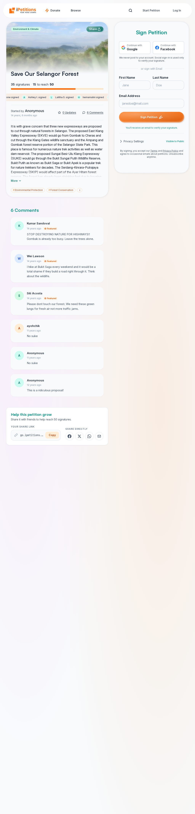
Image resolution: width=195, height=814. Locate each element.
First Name (127, 77)
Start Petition (151, 10)
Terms (153, 150)
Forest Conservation (61, 190)
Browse (76, 10)
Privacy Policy (170, 150)
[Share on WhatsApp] (89, 436)
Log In (177, 10)
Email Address (129, 96)
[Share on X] (79, 436)
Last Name (160, 77)
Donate (55, 10)
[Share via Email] (99, 436)
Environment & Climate (26, 29)
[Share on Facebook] (69, 436)
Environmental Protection (28, 190)
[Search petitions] (130, 10)
